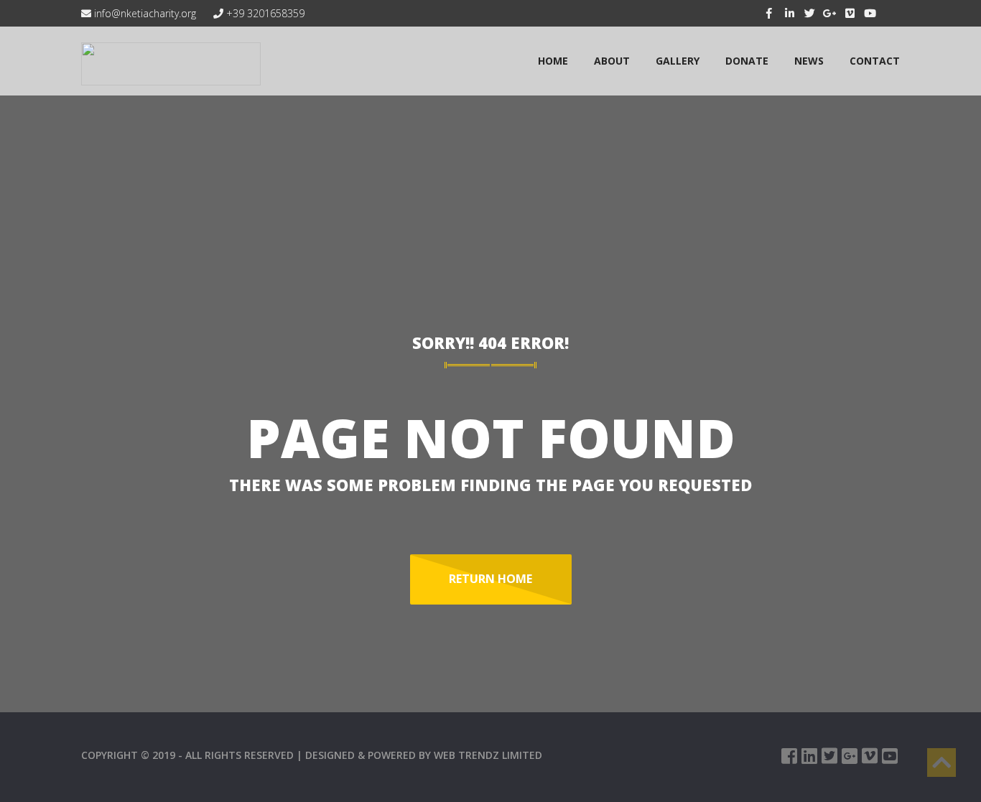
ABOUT (612, 60)
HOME (553, 60)
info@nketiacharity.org (143, 13)
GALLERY (677, 60)
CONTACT (875, 60)
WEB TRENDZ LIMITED (488, 755)
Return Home (490, 579)
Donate (746, 60)
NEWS (809, 60)
